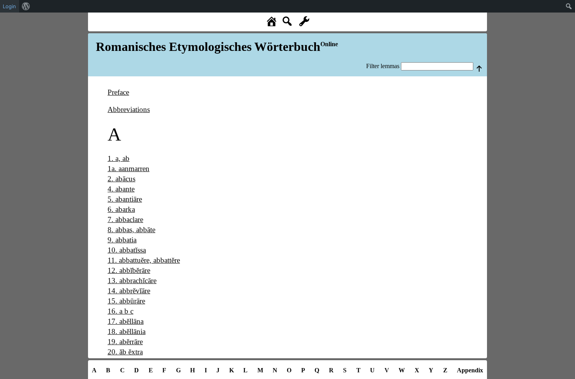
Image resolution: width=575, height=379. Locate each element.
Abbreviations (129, 109)
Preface (118, 92)
